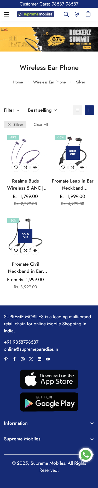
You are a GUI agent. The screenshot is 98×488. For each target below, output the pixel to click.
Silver (18, 125)
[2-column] (89, 110)
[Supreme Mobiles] (35, 14)
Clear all (41, 125)
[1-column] (77, 110)
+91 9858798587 (21, 342)
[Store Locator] (77, 14)
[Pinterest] (6, 359)
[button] (88, 14)
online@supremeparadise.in (31, 349)
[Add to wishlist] (15, 167)
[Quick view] (34, 167)
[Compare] (25, 167)
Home (18, 82)
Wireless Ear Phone (49, 82)
